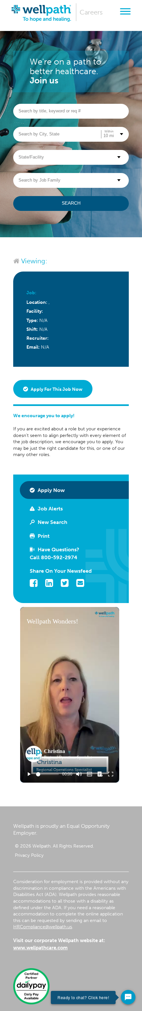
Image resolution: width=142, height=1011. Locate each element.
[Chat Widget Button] (128, 997)
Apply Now (50, 490)
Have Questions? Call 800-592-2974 (54, 553)
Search (71, 203)
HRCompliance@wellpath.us (42, 927)
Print (43, 536)
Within (109, 131)
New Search (51, 522)
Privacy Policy (29, 855)
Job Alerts (49, 509)
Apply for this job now (56, 389)
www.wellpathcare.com (40, 948)
